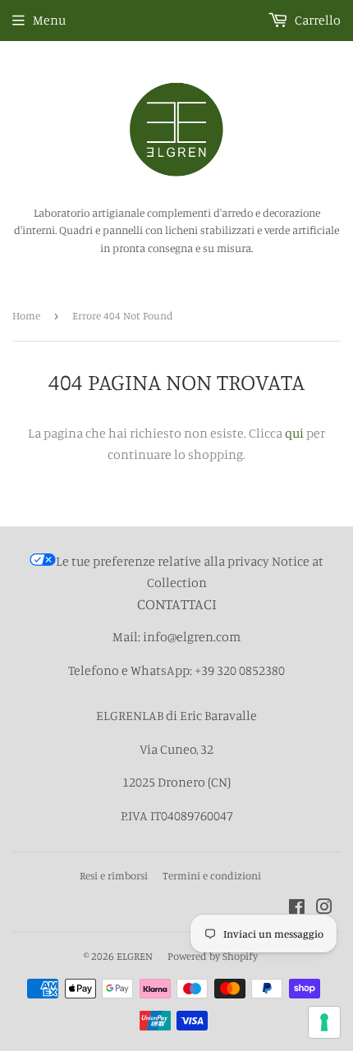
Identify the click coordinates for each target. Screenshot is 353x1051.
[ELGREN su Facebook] (296, 908)
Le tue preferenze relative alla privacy (162, 561)
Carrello (316, 19)
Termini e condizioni (212, 875)
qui (294, 433)
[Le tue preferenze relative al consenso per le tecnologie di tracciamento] (324, 1022)
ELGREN (135, 955)
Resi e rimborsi (114, 875)
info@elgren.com (192, 636)
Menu (49, 19)
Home (26, 315)
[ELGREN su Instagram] (324, 908)
